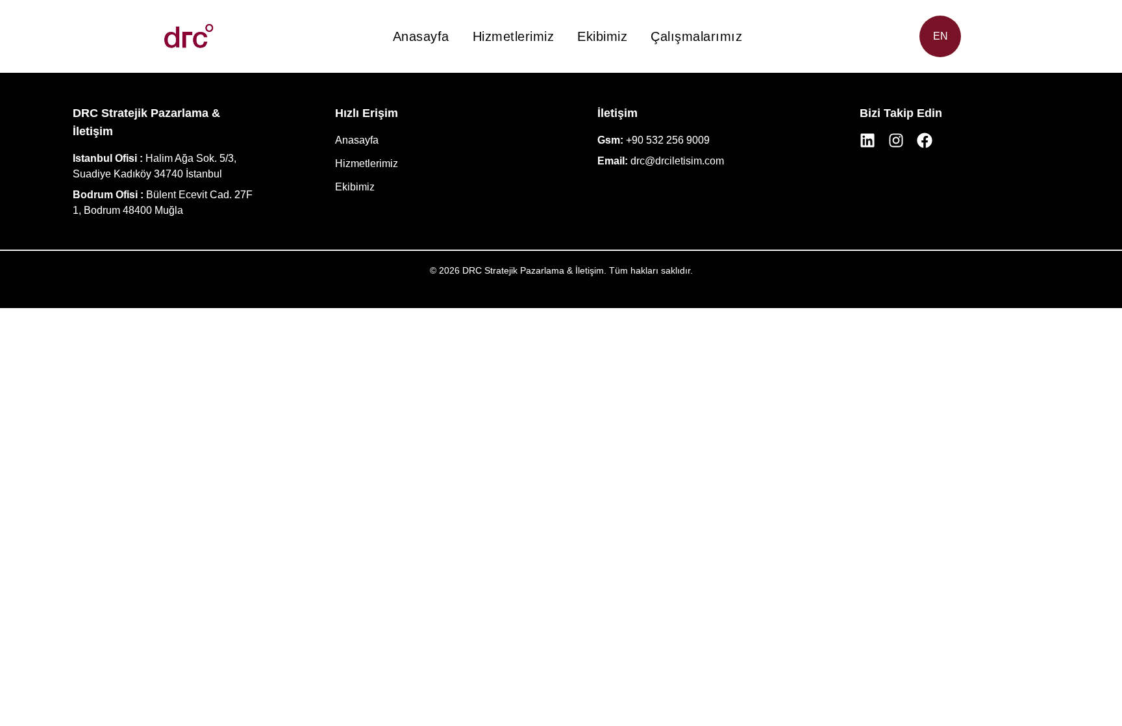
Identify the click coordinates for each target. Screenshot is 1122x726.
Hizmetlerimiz (514, 36)
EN (940, 36)
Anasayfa (421, 36)
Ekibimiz (602, 36)
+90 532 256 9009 (668, 140)
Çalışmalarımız (696, 36)
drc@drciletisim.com (677, 160)
